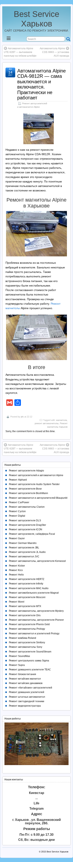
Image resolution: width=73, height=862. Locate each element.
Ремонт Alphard (18, 479)
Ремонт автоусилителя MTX (25, 606)
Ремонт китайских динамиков (25, 683)
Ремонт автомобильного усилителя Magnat (34, 592)
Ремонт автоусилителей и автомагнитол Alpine (36, 475)
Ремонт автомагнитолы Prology (27, 628)
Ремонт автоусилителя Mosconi (27, 597)
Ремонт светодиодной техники (26, 701)
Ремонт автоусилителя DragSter (27, 525)
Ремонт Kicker (17, 565)
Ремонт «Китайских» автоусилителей (30, 687)
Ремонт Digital (17, 515)
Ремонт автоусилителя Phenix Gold (29, 624)
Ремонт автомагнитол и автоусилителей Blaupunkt (38, 497)
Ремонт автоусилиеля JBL (24, 547)
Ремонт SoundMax (19, 656)
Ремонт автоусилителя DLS (25, 520)
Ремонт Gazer (17, 538)
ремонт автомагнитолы (47, 423)
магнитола (61, 420)
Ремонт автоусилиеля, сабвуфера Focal (32, 534)
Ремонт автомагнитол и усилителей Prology (34, 633)
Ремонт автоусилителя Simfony (27, 642)
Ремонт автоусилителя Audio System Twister (34, 484)
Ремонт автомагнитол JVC (24, 556)
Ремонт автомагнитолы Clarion (27, 506)
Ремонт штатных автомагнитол (27, 696)
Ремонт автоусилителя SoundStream (30, 651)
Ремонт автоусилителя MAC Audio (28, 588)
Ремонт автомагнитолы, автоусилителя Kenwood (37, 561)
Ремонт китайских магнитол (25, 678)
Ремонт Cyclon (17, 511)
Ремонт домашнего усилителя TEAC (30, 669)
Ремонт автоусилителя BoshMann (28, 493)
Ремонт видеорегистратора (25, 705)
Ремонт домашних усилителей (26, 692)
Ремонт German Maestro (22, 543)
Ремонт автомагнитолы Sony (25, 647)
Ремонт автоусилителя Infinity (26, 583)
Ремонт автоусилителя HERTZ (26, 579)
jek (22, 416)
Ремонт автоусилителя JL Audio (27, 552)
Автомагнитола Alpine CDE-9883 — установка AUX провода (54, 52)
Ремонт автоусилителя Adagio (26, 470)
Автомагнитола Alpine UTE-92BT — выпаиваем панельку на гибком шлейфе (20, 52)
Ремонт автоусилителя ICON (25, 529)
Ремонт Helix (16, 574)
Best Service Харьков (57, 851)
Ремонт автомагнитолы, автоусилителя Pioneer (36, 619)
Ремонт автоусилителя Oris (25, 615)
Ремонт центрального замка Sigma (29, 660)
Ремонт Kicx (16, 570)
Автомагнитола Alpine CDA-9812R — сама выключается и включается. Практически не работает (41, 84)
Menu (12, 39)
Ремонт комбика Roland (22, 638)
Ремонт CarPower (19, 502)
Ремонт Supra (17, 665)
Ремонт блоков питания (22, 674)
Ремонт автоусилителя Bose (25, 488)
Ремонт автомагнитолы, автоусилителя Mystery (36, 610)
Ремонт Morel (16, 601)
